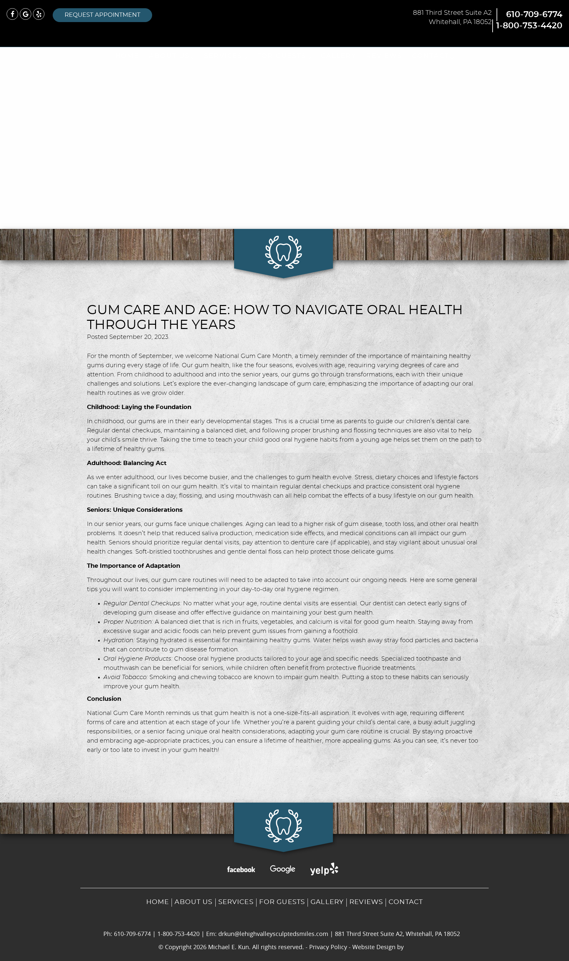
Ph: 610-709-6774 (127, 934)
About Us (169, 56)
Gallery (338, 56)
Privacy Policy (328, 947)
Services (223, 56)
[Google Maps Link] (25, 14)
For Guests (281, 56)
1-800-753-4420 (529, 26)
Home (127, 56)
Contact (430, 56)
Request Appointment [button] (102, 15)
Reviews (384, 56)
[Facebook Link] (12, 14)
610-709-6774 (534, 15)
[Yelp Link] (38, 14)
